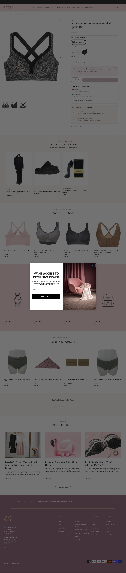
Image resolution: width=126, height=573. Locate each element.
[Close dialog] (94, 265)
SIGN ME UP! (46, 296)
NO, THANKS (46, 300)
